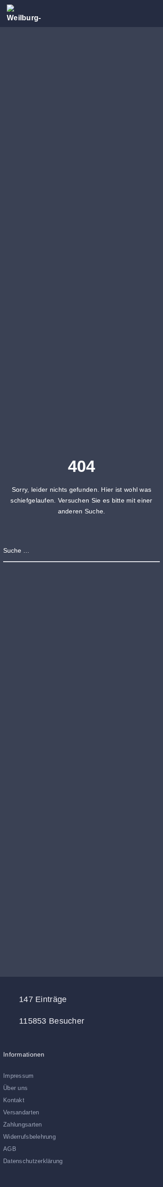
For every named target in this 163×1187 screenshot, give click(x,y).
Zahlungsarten (22, 1124)
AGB (9, 1148)
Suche (150, 550)
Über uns (15, 1088)
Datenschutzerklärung (33, 1161)
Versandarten (21, 1112)
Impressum (18, 1075)
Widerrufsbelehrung (29, 1136)
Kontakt (13, 1100)
